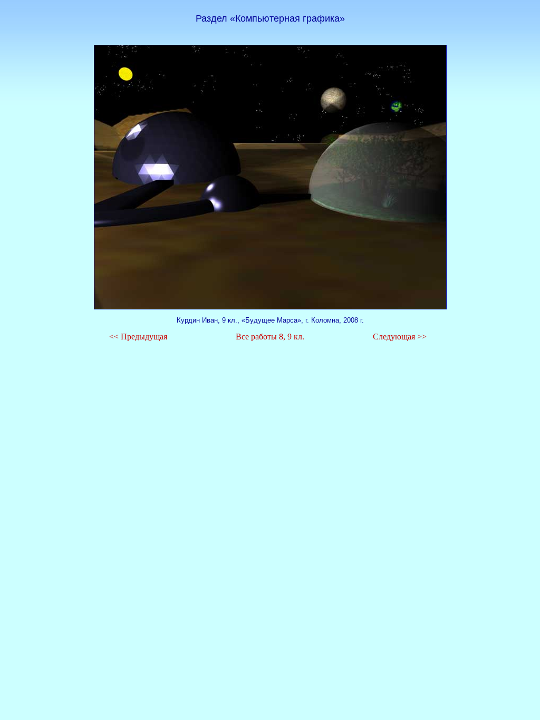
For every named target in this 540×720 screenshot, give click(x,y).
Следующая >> (400, 336)
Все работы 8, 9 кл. (270, 336)
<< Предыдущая (138, 336)
